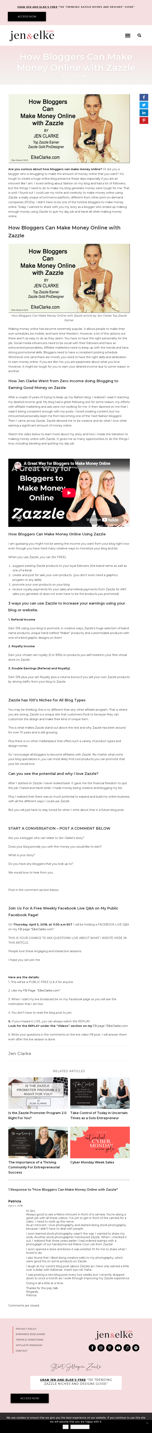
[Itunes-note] (127, 1347)
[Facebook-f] (92, 1347)
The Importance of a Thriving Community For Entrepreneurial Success (34, 1167)
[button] (128, 35)
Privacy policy (80, 1426)
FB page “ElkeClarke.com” (36, 929)
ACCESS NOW (27, 16)
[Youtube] (118, 1347)
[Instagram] (100, 1347)
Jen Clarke (19, 1053)
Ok (65, 1426)
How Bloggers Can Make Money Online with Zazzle (76, 62)
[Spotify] (135, 1347)
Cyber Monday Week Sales (92, 1162)
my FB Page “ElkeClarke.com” (39, 990)
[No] (147, 1423)
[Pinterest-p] (109, 1347)
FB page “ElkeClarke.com (110, 1026)
